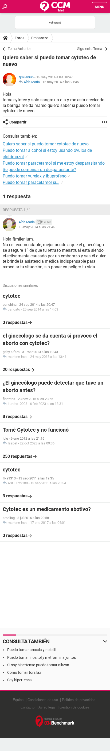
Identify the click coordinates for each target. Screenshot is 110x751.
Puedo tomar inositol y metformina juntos (41, 657)
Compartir (17, 122)
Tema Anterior (19, 49)
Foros (19, 38)
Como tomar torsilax (24, 672)
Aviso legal (47, 707)
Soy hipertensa (19, 680)
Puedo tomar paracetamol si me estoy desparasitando (54, 163)
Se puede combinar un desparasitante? (39, 169)
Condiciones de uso (43, 700)
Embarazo (39, 38)
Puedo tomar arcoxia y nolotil (31, 650)
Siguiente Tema (89, 49)
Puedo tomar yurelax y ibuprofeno (34, 176)
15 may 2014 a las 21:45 (60, 82)
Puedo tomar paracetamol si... (31, 182)
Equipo (18, 700)
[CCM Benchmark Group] (55, 722)
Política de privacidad (78, 700)
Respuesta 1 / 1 (17, 210)
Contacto (27, 707)
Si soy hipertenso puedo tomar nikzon (38, 665)
